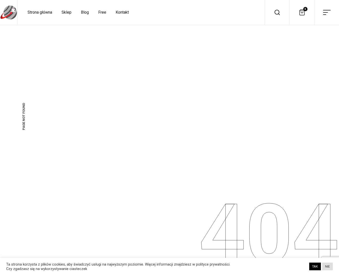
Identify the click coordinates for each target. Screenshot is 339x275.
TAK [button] (315, 266)
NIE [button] (327, 266)
